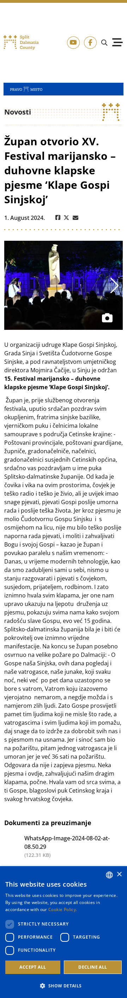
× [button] (119, 874)
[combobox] (109, 875)
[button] (63, 985)
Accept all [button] (32, 967)
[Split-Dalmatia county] (21, 42)
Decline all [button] (92, 967)
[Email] (75, 218)
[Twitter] (66, 218)
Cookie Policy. (62, 909)
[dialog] (63, 932)
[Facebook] (57, 218)
